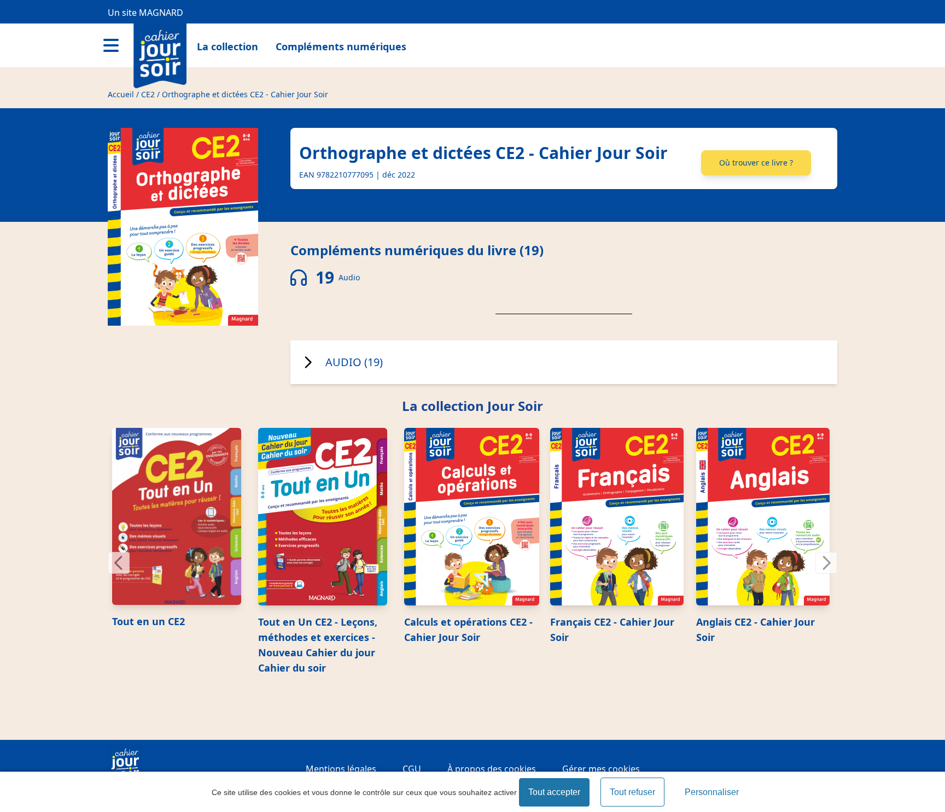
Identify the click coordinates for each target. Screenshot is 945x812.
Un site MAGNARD (145, 13)
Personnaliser (712, 792)
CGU (411, 769)
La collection (227, 46)
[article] (181, 528)
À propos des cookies (491, 769)
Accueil (121, 94)
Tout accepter (554, 792)
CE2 (148, 94)
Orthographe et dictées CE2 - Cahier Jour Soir (245, 94)
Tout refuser (632, 792)
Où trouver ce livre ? (756, 162)
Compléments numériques (341, 46)
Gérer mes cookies (601, 769)
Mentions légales (341, 769)
